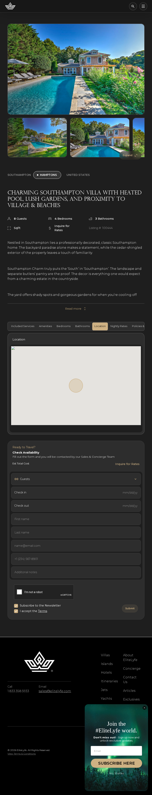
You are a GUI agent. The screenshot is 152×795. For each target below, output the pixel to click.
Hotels (106, 672)
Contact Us (130, 679)
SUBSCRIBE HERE (116, 763)
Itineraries (109, 681)
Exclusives (131, 699)
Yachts (106, 698)
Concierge (132, 668)
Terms (42, 611)
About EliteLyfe (130, 657)
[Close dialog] (144, 708)
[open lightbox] (76, 69)
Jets (104, 690)
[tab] (22, 326)
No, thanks (116, 773)
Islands (107, 664)
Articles (129, 691)
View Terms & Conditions (22, 753)
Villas (105, 655)
